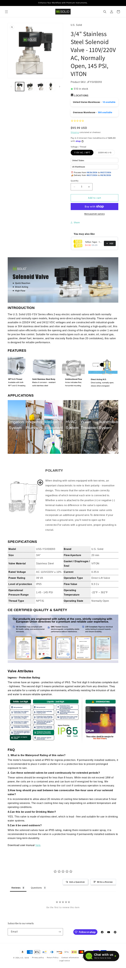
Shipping (75, 132)
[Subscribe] (59, 931)
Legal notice (64, 961)
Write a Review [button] (105, 882)
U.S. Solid (24, 958)
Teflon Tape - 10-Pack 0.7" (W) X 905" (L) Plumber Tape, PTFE (93, 242)
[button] (6, 11)
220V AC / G (106, 153)
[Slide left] (11, 86)
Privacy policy (38, 958)
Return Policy (52, 958)
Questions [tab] (36, 887)
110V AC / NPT (82, 152)
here (37, 845)
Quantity (74, 181)
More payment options (94, 214)
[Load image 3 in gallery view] (40, 86)
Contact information (70, 958)
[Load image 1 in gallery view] (19, 86)
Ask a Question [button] (77, 882)
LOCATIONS (81, 95)
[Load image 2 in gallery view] (30, 86)
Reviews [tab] (16, 887)
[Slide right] (59, 86)
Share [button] (77, 222)
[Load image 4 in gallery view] (50, 86)
